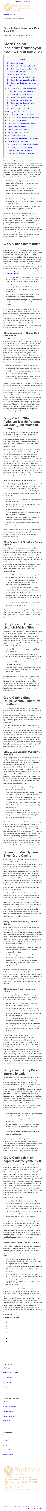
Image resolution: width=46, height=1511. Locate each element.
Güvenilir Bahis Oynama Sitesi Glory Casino (21, 91)
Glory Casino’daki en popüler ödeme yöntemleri (21, 103)
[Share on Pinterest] (6, 1329)
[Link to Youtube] (34, 1508)
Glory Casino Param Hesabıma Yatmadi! (19, 97)
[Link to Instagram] (41, 1508)
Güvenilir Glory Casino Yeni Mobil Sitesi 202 (21, 29)
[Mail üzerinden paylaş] (6, 1341)
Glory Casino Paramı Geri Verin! (17, 121)
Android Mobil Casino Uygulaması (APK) (19, 150)
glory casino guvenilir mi (10, 273)
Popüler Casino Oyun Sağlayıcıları (17, 141)
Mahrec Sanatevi (9, 14)
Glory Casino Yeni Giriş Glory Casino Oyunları (21, 77)
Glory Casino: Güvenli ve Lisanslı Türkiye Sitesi (22, 80)
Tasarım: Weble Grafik (19, 1506)
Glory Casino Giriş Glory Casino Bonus (19, 94)
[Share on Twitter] (6, 1323)
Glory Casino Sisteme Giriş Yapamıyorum (20, 147)
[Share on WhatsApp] (6, 1326)
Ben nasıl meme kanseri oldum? (17, 74)
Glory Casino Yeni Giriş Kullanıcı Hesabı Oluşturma (23, 118)
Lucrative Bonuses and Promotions (18, 132)
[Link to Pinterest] (37, 1508)
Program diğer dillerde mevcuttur (17, 127)
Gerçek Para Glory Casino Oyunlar (18, 106)
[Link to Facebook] (31, 1508)
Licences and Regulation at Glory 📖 (18, 129)
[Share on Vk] (6, 1338)
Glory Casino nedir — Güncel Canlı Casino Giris (22, 66)
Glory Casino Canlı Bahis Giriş (16, 135)
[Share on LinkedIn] (6, 1332)
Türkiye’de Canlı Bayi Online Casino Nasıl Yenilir (22, 115)
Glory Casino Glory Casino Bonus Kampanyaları (22, 109)
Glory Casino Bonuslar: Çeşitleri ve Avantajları (21, 88)
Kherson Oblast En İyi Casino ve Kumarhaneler (21, 153)
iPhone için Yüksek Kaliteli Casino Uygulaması (21, 112)
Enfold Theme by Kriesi (32, 1506)
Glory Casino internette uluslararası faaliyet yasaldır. (23, 144)
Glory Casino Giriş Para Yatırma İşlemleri (20, 100)
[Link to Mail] (28, 1508)
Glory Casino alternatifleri (15, 63)
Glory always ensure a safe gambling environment (22, 138)
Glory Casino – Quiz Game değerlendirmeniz (21, 124)
